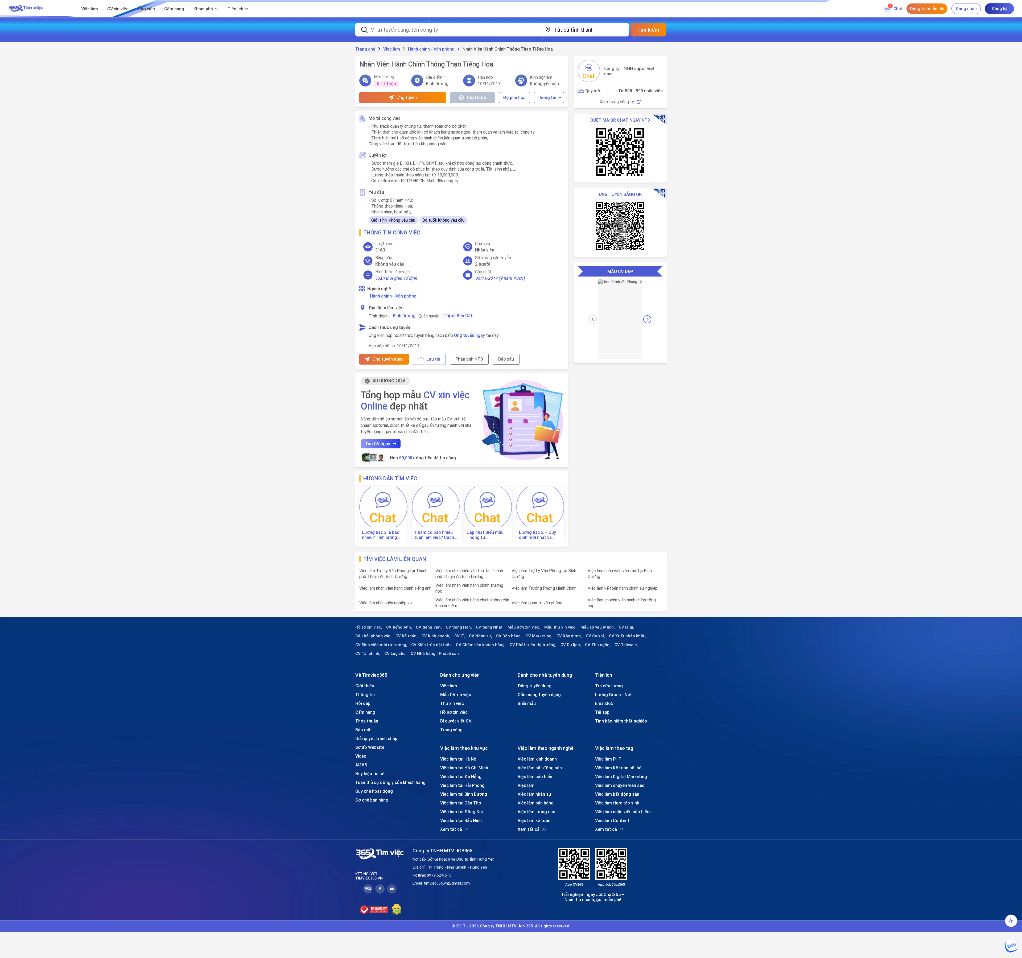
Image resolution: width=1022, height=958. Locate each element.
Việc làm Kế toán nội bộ (618, 767)
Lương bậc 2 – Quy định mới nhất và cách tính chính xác (538, 535)
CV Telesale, (626, 644)
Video (360, 756)
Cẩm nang (174, 8)
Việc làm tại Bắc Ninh (461, 820)
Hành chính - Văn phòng (393, 296)
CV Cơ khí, (595, 636)
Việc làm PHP (608, 759)
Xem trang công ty (617, 101)
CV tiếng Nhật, (490, 627)
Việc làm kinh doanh (537, 759)
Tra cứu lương (609, 685)
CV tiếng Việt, (429, 627)
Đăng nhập (966, 8)
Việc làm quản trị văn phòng (537, 602)
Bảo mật (363, 729)
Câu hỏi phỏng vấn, (373, 636)
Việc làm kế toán (534, 820)
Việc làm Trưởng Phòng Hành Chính (544, 588)
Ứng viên (146, 8)
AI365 (361, 764)
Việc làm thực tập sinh (617, 802)
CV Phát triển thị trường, (533, 644)
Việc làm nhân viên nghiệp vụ (385, 602)
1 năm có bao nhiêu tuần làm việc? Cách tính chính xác (434, 535)
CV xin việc (118, 8)
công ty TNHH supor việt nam (629, 71)
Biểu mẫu (527, 703)
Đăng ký (999, 8)
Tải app (602, 712)
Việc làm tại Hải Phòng (462, 785)
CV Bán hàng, (509, 636)
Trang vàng (451, 729)
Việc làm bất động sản (540, 767)
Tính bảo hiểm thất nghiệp (621, 720)
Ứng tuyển (407, 97)
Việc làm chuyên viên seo (620, 785)
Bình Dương (404, 315)
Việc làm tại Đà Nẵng (460, 776)
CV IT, (459, 636)
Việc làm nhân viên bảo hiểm (623, 811)
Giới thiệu (364, 685)
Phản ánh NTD (469, 359)
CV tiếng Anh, (399, 627)
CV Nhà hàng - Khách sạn (435, 653)
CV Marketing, (539, 636)
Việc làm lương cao (536, 811)
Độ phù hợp (514, 97)
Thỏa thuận (366, 720)
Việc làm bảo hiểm (536, 776)
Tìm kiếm (648, 29)
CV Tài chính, (367, 653)
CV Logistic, (395, 653)
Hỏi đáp (362, 703)
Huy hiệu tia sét (370, 773)
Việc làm (89, 8)
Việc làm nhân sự (534, 794)
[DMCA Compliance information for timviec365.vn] (396, 909)
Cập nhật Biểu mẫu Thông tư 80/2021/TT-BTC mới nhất (488, 535)
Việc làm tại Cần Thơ (460, 802)
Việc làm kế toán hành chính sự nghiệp (623, 588)
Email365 (604, 703)
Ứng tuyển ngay (469, 335)
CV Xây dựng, (569, 636)
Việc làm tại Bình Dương (463, 794)
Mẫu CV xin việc (455, 694)
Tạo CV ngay (377, 443)
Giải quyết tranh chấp (376, 738)
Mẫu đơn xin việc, (524, 627)
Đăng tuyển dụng (534, 685)
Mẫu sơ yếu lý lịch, (597, 627)
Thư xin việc (452, 703)
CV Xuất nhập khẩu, (627, 636)
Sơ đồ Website (369, 747)
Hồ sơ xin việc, (368, 627)
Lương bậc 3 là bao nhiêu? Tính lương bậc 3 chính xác (380, 535)
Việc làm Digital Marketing (621, 776)
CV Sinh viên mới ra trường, (381, 644)
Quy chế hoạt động (374, 791)
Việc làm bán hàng (536, 802)
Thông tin (546, 97)
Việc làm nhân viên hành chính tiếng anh (395, 588)
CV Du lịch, (571, 644)
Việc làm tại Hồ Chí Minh (464, 767)
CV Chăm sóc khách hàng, (481, 644)
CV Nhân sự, (480, 636)
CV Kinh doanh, (436, 636)
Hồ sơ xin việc (454, 712)
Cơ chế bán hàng (371, 800)
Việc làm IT (528, 785)
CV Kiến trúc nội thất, (431, 644)
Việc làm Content (612, 820)
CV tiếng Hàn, (459, 627)
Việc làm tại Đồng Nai (461, 811)
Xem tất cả (451, 829)
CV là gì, (626, 627)
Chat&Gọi (476, 97)
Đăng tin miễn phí (927, 8)
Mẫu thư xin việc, (560, 627)
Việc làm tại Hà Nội (458, 759)
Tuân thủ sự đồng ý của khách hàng (390, 782)
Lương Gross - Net (613, 694)
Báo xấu (506, 359)
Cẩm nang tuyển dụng (539, 694)
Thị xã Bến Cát (458, 315)
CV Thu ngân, (598, 644)
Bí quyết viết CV (455, 720)
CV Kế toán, (406, 636)
